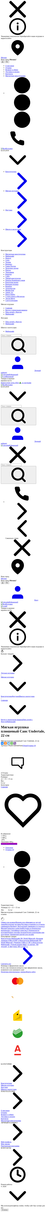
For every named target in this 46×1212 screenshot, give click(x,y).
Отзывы (4, 1113)
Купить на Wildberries (9, 844)
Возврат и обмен (7, 1115)
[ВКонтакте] (2, 743)
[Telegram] (8, 743)
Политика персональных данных (13, 972)
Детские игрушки (7, 673)
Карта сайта (31, 972)
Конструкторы (6, 696)
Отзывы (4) (31, 746)
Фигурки (15, 696)
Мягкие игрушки (7, 677)
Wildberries (16, 38)
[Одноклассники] (5, 743)
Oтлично (5, 1210)
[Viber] (14, 743)
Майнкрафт (11, 722)
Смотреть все (6, 964)
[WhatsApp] (11, 743)
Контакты (4, 1119)
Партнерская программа (10, 1146)
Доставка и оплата (8, 1117)
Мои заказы (5, 1144)
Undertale (4, 700)
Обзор (25, 746)
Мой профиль (6, 1142)
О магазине (5, 1111)
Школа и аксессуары (26, 696)
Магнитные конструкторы (11, 1121)
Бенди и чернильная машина (12, 720)
